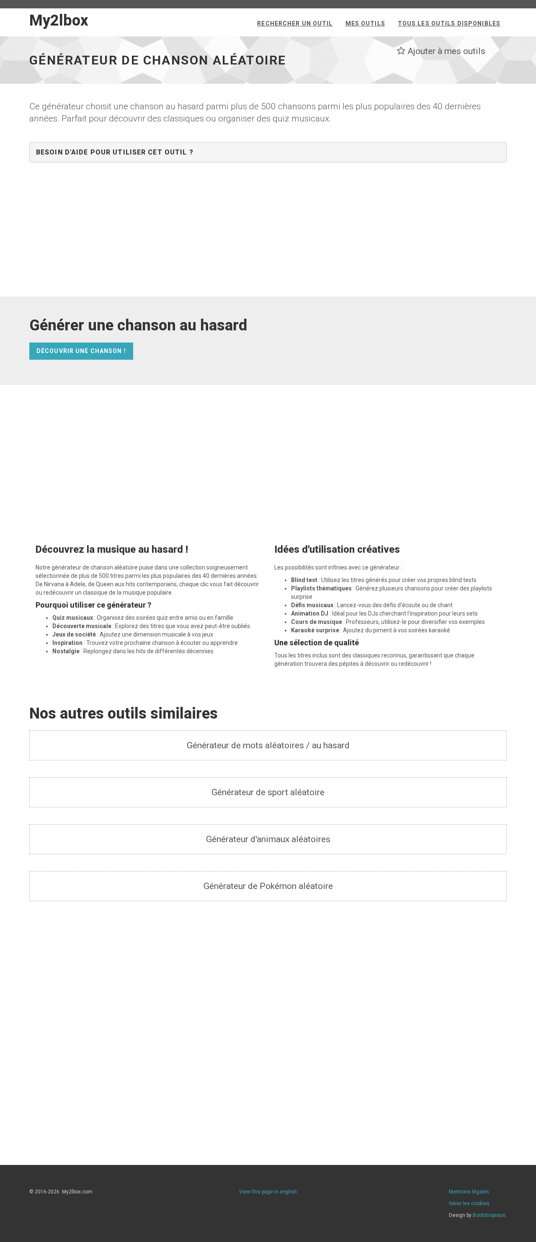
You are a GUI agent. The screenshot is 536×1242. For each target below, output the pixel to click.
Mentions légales (469, 1192)
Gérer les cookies (469, 1203)
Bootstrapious (489, 1215)
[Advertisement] (268, 233)
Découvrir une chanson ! (81, 351)
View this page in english (268, 1192)
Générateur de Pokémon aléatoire (268, 886)
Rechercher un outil (294, 23)
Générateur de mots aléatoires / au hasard (268, 745)
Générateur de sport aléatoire (268, 792)
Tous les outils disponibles (449, 23)
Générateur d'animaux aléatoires (268, 839)
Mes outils (365, 23)
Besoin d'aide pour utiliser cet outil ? (114, 152)
